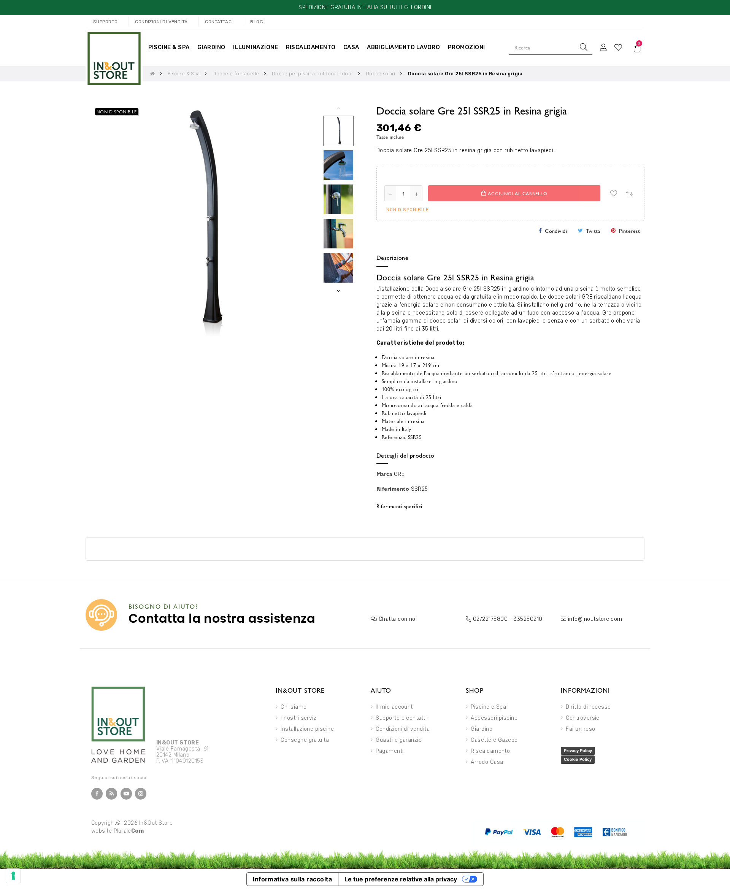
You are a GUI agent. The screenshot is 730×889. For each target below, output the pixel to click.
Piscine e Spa (488, 707)
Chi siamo (293, 707)
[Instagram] (140, 794)
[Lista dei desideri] (613, 193)
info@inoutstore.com (595, 619)
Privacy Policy (578, 750)
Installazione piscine (307, 729)
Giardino (481, 729)
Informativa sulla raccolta (292, 879)
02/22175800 (490, 619)
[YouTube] (126, 794)
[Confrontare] (628, 193)
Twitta (593, 230)
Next (338, 290)
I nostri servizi (299, 718)
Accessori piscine (494, 718)
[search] (583, 47)
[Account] (603, 47)
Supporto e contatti (401, 718)
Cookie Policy (578, 759)
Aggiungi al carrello (517, 193)
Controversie (583, 718)
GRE (399, 474)
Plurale (129, 831)
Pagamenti (389, 751)
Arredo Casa (487, 762)
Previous (338, 108)
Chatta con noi (398, 619)
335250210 (528, 619)
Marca (384, 473)
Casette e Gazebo (494, 740)
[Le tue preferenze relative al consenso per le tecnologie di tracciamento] (13, 875)
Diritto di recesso (588, 707)
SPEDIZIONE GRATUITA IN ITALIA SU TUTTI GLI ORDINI (364, 7)
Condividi (556, 230)
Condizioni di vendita (403, 729)
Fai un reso (580, 729)
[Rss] (111, 794)
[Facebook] (97, 794)
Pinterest (629, 230)
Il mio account (394, 707)
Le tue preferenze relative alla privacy (400, 879)
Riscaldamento (490, 751)
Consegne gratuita (305, 740)
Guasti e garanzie (399, 740)
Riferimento (392, 488)
